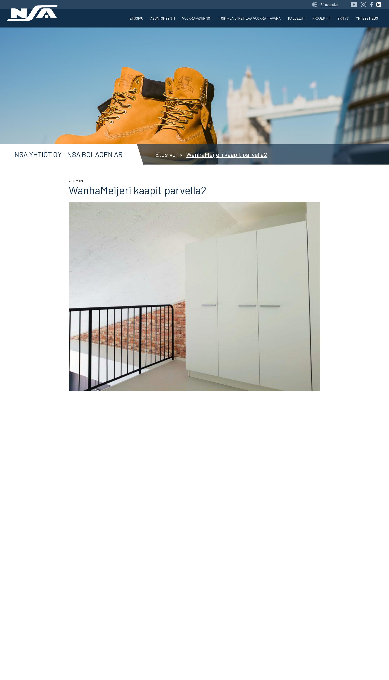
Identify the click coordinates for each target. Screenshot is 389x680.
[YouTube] (354, 4)
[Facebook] (371, 4)
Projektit (321, 18)
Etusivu (136, 18)
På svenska (329, 4)
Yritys (343, 18)
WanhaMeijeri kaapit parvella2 (226, 154)
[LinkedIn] (378, 4)
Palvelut (296, 18)
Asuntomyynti (162, 18)
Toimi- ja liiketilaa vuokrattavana (250, 18)
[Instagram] (363, 4)
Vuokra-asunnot (197, 18)
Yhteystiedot (368, 18)
